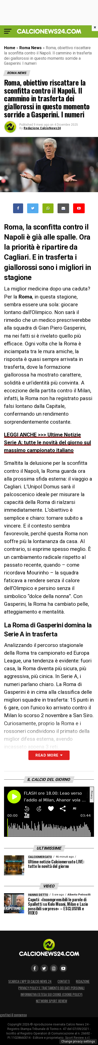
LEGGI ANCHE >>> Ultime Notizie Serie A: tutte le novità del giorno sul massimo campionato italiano (47, 442)
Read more (46, 755)
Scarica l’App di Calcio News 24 (30, 981)
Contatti (64, 981)
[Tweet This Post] (33, 208)
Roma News (30, 47)
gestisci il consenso (13, 1014)
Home (9, 47)
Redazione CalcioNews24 (42, 128)
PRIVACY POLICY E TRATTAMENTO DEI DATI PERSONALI (51, 988)
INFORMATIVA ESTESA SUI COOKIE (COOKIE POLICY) (51, 994)
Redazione (82, 981)
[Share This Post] (48, 208)
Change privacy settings (78, 1041)
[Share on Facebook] (18, 208)
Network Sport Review (51, 1001)
